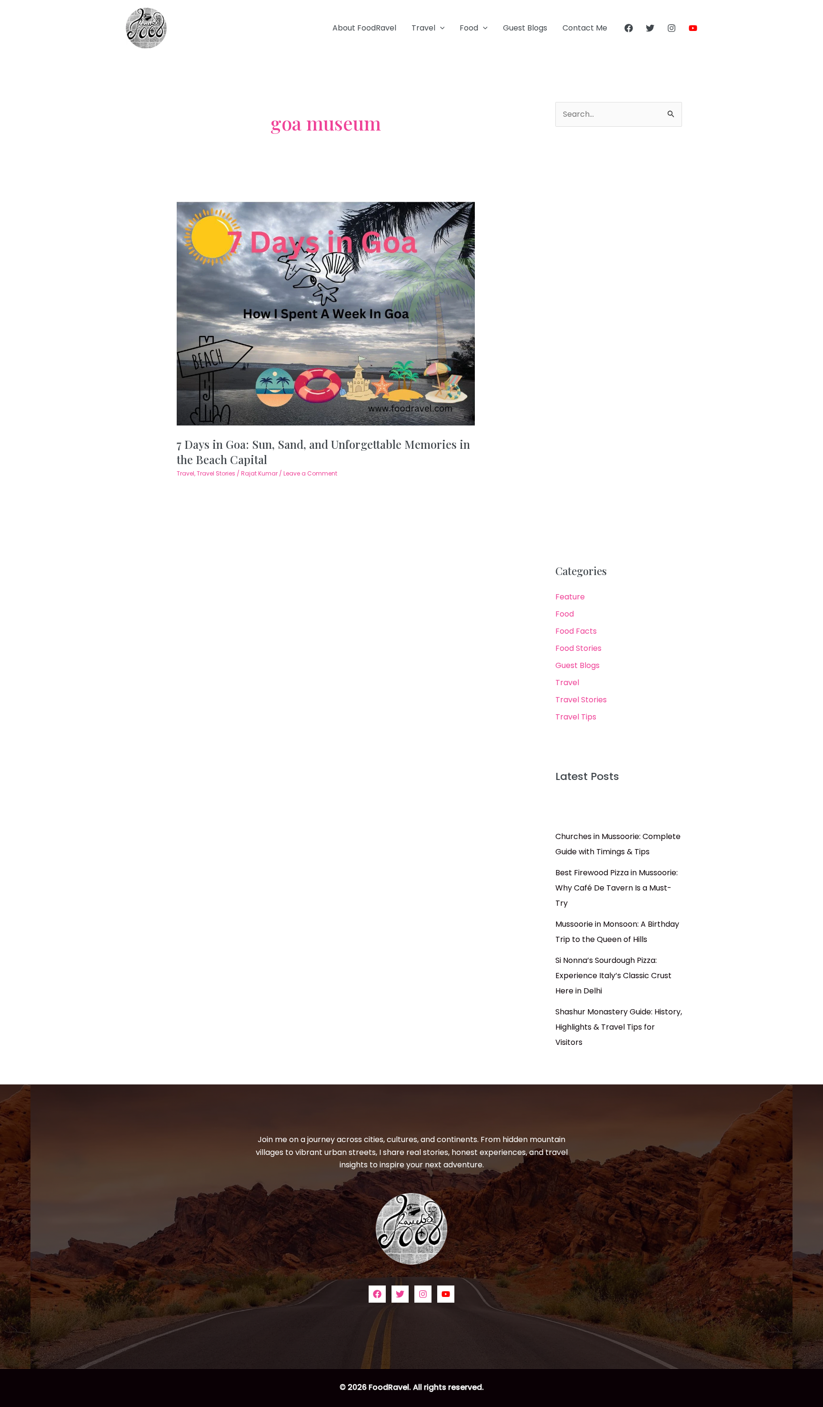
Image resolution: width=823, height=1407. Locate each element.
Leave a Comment (310, 473)
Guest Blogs (525, 27)
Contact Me (584, 27)
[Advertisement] (618, 346)
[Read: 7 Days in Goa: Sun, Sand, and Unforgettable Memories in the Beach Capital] (326, 313)
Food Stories (578, 648)
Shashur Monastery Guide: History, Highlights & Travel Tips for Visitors (618, 1027)
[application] (440, 28)
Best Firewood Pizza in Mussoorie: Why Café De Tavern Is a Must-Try (616, 888)
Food (469, 27)
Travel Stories (216, 473)
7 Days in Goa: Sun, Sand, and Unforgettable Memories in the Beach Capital (323, 451)
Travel (423, 27)
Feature (570, 596)
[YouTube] (693, 28)
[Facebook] (628, 28)
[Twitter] (650, 28)
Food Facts (576, 631)
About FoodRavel (364, 27)
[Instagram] (671, 28)
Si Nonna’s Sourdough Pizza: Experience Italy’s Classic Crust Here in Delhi (613, 975)
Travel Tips (575, 716)
